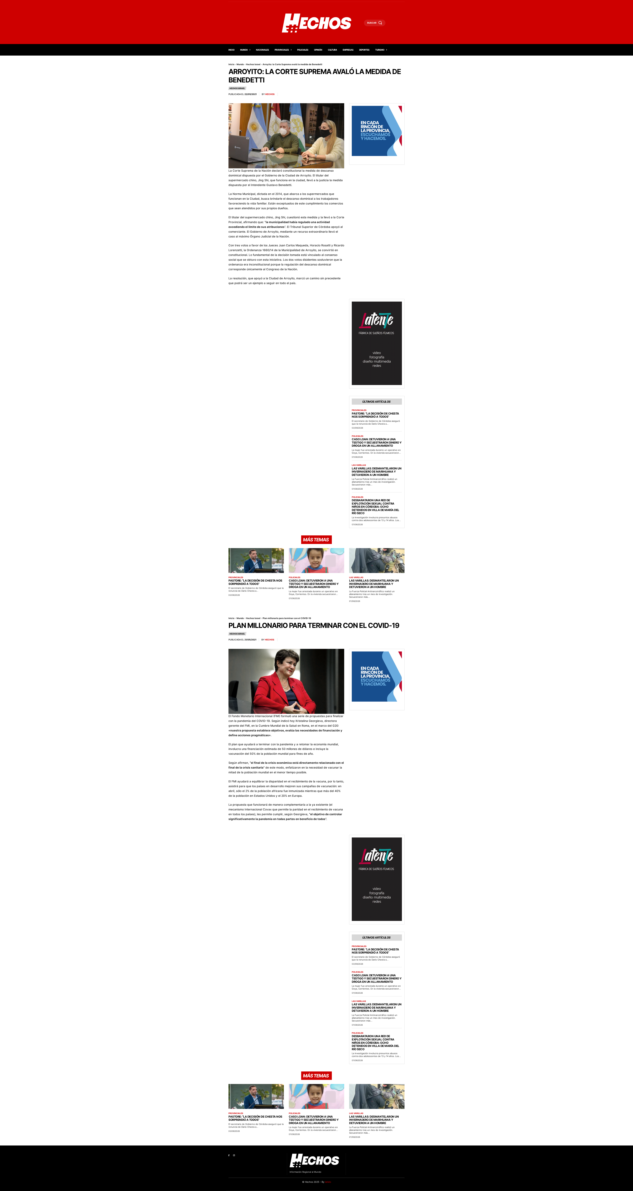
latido (328, 1181)
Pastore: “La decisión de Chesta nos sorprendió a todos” (375, 415)
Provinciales (359, 410)
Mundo (240, 64)
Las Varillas (359, 465)
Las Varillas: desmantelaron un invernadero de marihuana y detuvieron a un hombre (376, 472)
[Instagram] (234, 1155)
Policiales (357, 436)
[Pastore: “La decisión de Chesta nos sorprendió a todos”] (256, 560)
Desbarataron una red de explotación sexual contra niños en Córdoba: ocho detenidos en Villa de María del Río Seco (375, 507)
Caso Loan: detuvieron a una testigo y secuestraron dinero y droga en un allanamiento (377, 442)
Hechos (270, 94)
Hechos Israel (253, 64)
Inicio (231, 64)
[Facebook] (229, 1155)
